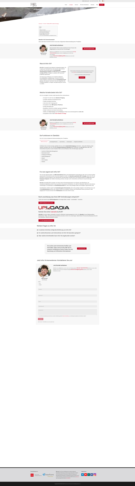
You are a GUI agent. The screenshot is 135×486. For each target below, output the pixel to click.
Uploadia (54, 212)
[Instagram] (94, 474)
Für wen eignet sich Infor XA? (44, 33)
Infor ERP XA (68, 478)
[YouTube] (85, 474)
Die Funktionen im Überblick (44, 32)
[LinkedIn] (82, 474)
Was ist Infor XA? (43, 29)
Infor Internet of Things (60, 113)
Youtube (74, 72)
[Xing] (88, 474)
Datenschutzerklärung (73, 483)
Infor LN (77, 476)
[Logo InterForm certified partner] (48, 475)
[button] (100, 1)
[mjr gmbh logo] (34, 5)
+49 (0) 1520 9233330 (81, 268)
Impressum (67, 483)
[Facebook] (91, 474)
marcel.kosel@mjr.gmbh (59, 55)
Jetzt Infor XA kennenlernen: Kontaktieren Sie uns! (48, 35)
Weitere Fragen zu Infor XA (44, 34)
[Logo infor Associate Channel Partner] (36, 475)
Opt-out (79, 483)
